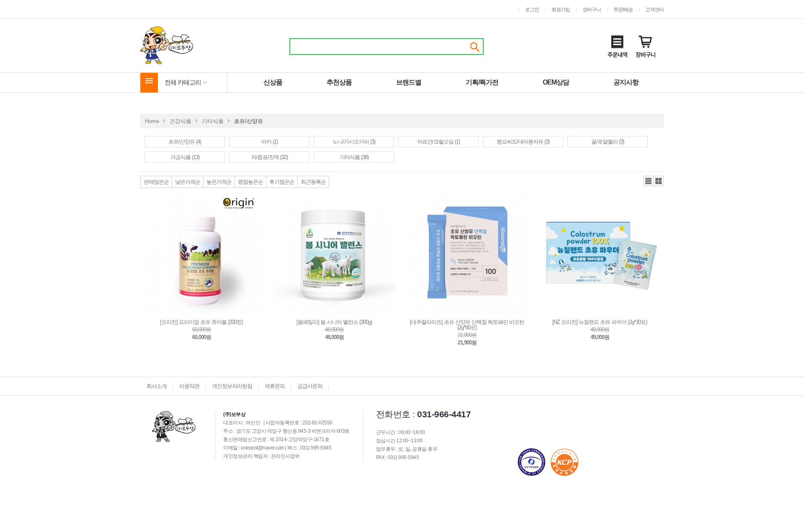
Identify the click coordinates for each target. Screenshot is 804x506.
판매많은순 (156, 182)
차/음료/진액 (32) (269, 157)
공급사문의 (309, 386)
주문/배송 (623, 10)
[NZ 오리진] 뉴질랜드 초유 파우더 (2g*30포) (599, 322)
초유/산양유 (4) (184, 142)
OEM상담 (556, 82)
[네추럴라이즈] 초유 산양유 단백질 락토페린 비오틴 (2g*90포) (467, 324)
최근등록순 (313, 182)
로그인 (532, 10)
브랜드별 (408, 82)
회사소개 (157, 386)
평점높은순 (250, 182)
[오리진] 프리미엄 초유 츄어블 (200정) (201, 322)
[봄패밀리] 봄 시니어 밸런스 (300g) (334, 322)
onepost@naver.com (263, 448)
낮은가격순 (187, 182)
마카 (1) (269, 142)
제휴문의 (275, 386)
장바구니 (591, 10)
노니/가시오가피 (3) (353, 142)
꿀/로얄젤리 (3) (607, 142)
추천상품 (339, 82)
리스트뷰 (648, 181)
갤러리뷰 (658, 181)
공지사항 (626, 82)
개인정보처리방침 (232, 386)
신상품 (272, 82)
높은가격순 (219, 182)
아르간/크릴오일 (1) (438, 142)
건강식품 (180, 121)
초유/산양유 (248, 121)
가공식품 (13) (184, 157)
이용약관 (189, 386)
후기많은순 (281, 182)
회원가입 (560, 10)
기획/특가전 (482, 82)
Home (152, 121)
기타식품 (213, 121)
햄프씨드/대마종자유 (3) (523, 142)
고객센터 (654, 10)
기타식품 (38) (354, 157)
